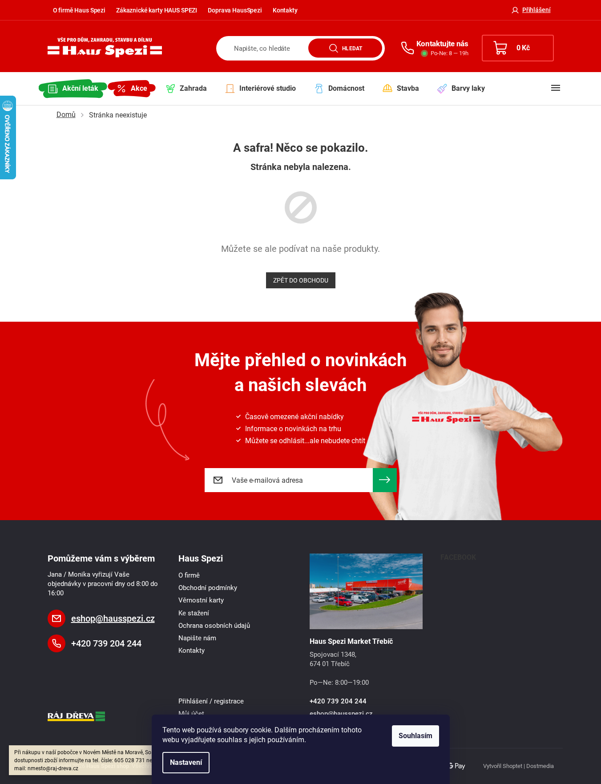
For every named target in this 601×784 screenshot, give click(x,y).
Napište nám (197, 638)
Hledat (352, 48)
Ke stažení (193, 613)
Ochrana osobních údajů (214, 626)
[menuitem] (73, 88)
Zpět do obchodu (300, 280)
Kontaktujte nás (442, 43)
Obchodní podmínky (207, 588)
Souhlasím (415, 735)
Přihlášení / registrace (211, 701)
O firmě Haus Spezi (79, 10)
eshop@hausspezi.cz (113, 618)
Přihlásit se (385, 480)
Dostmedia (540, 766)
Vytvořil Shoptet (502, 766)
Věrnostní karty (201, 600)
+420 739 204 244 (106, 643)
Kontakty (285, 10)
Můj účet (191, 714)
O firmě (189, 575)
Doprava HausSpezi (235, 10)
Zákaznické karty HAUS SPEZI (156, 10)
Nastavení (186, 762)
